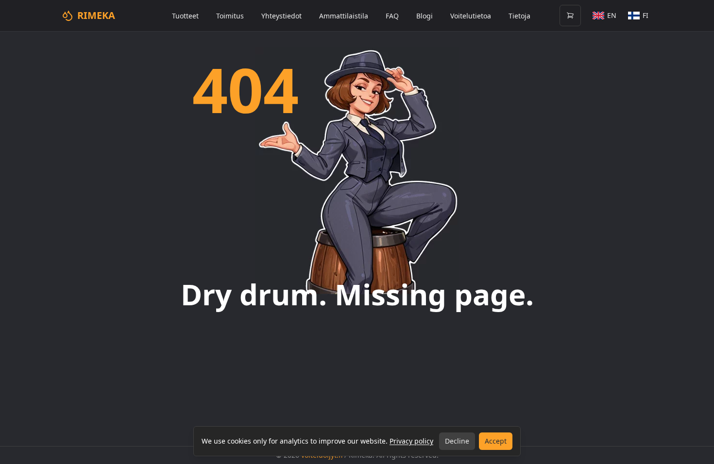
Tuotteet (185, 15)
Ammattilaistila (343, 15)
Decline (457, 441)
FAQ (392, 15)
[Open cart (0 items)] (570, 15)
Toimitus (230, 15)
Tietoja (519, 15)
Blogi (424, 15)
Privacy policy (411, 441)
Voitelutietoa (470, 15)
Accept (496, 441)
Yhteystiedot (281, 15)
